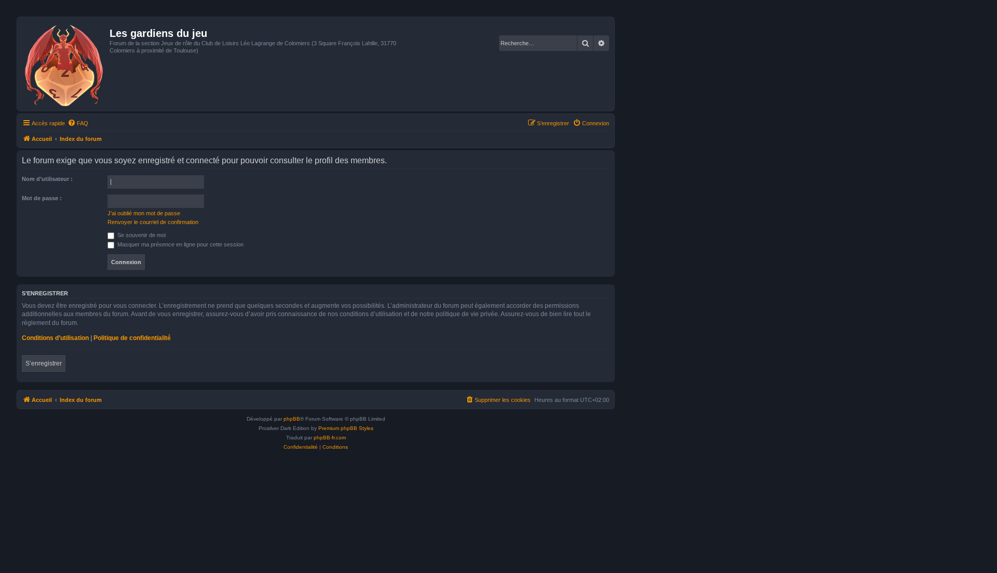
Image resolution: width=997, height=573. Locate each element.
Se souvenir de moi (141, 235)
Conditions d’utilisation (55, 338)
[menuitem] (78, 123)
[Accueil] (65, 64)
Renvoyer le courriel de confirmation (152, 222)
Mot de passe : (42, 198)
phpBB (292, 419)
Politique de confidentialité (132, 338)
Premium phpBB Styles (345, 428)
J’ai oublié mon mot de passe (143, 213)
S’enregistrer (43, 363)
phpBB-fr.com (330, 437)
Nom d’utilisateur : (47, 179)
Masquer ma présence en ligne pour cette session (180, 244)
